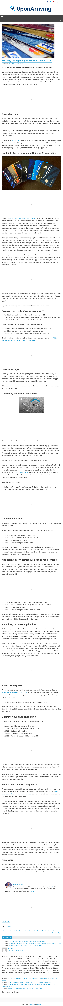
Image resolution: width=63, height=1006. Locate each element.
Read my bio (33, 891)
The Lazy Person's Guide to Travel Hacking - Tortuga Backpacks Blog (29, 982)
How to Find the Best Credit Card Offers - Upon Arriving (25, 945)
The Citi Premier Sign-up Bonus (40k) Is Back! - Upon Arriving (27, 941)
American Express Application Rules (15, 692)
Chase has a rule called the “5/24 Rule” (23, 218)
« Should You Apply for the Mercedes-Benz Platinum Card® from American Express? (28, 931)
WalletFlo (51, 887)
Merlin (39, 1004)
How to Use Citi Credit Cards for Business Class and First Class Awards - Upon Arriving (34, 943)
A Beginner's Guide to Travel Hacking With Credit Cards (25, 988)
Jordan (10, 948)
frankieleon (10, 876)
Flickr (15, 876)
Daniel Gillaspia (20, 63)
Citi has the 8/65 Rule (20, 472)
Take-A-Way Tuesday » (54, 933)
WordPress (32, 1004)
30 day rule (15, 140)
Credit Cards (6, 921)
